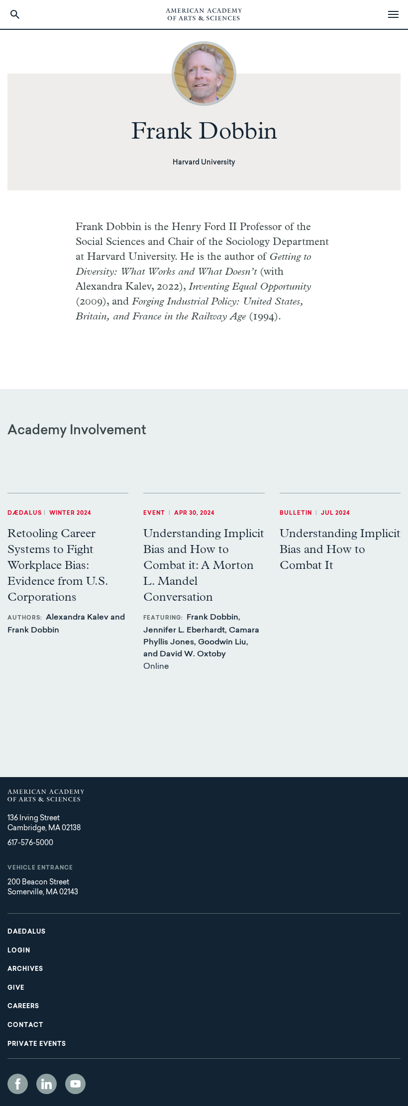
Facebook (17, 1084)
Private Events (36, 1044)
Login (18, 951)
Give (15, 988)
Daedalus (26, 932)
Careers (23, 1007)
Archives (25, 969)
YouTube (75, 1084)
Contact (25, 1025)
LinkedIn (46, 1084)
